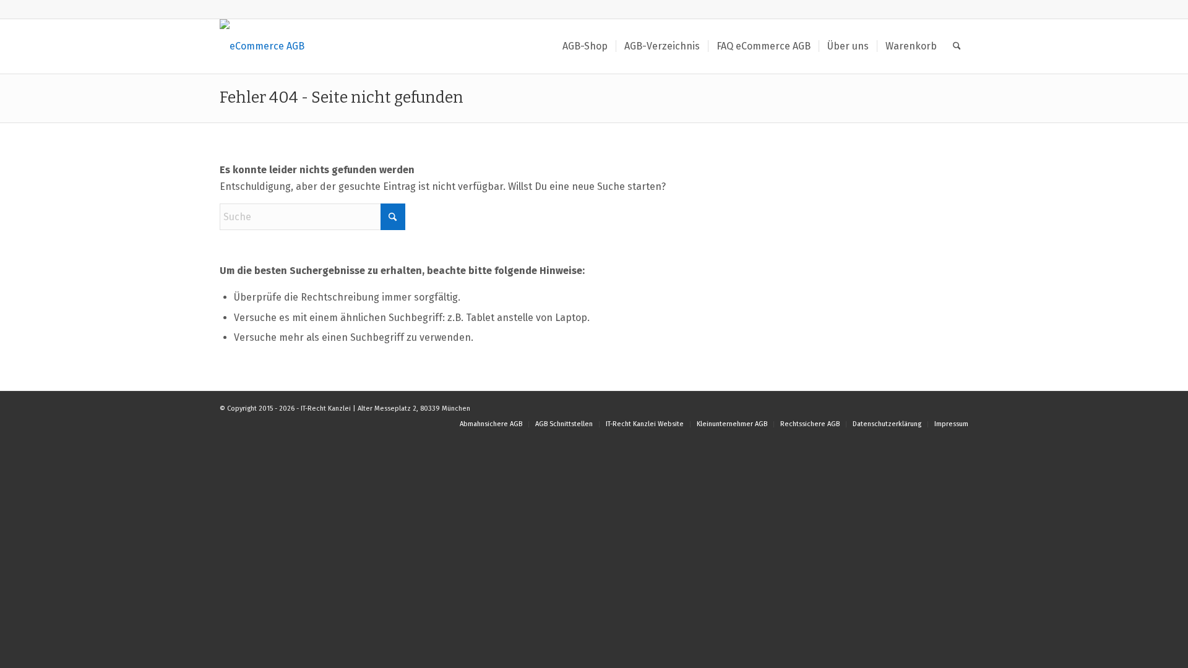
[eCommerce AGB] (262, 46)
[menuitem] (585, 46)
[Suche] (957, 46)
